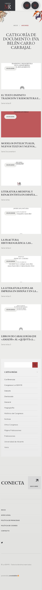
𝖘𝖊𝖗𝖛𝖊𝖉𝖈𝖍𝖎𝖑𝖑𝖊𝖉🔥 (14, 576)
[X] (2, 543)
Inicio (15, 25)
